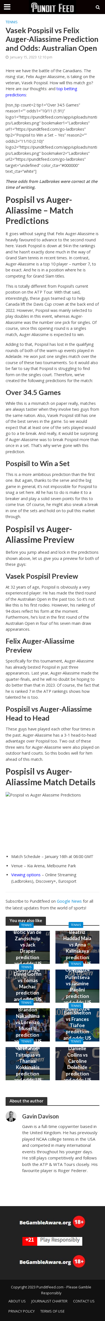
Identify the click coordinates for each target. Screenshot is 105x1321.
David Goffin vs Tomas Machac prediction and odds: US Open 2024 (28, 989)
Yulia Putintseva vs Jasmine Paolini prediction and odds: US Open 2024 (77, 989)
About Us (17, 1301)
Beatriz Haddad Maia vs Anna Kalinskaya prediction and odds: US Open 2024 (77, 951)
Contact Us (84, 1301)
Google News (69, 901)
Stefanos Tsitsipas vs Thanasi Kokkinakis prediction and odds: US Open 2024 (28, 1067)
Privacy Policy (21, 1311)
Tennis (12, 22)
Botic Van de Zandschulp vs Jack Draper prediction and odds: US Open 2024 (28, 951)
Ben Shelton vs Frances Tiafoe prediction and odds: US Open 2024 (77, 1028)
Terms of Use (52, 1311)
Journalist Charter (49, 1301)
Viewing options (26, 874)
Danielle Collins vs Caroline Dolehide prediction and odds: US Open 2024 (77, 1067)
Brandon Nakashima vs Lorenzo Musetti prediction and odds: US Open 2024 (28, 1028)
